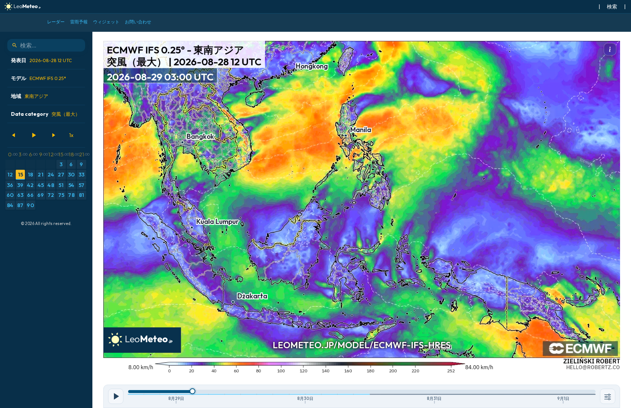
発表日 (41, 60)
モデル (38, 78)
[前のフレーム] (14, 135)
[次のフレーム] (53, 135)
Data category (45, 114)
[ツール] (607, 396)
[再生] (34, 135)
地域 (29, 96)
